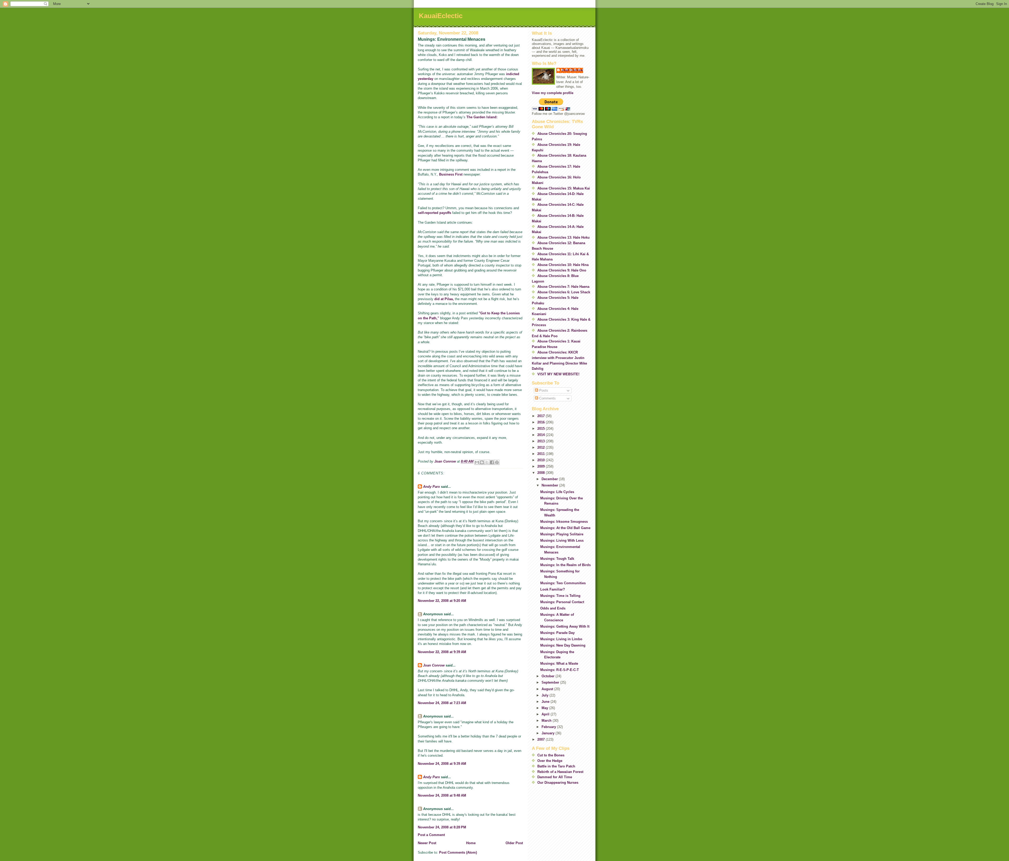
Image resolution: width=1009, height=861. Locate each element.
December (550, 479)
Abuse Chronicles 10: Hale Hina (563, 265)
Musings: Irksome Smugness (564, 522)
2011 (541, 454)
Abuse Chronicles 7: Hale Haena (563, 287)
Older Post (514, 843)
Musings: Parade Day (557, 633)
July (545, 695)
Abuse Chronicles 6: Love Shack (563, 292)
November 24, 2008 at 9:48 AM (442, 795)
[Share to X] (487, 462)
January (548, 733)
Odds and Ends (552, 608)
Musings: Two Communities (563, 583)
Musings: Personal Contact (562, 602)
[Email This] (477, 462)
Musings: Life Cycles (557, 492)
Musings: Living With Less (562, 540)
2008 (541, 473)
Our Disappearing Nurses (557, 783)
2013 (541, 441)
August (548, 689)
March (547, 720)
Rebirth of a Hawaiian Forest (560, 772)
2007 (541, 739)
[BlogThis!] (482, 462)
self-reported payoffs (434, 213)
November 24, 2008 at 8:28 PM (442, 827)
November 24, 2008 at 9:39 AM (442, 764)
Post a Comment (431, 835)
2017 (541, 416)
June (546, 702)
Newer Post (427, 843)
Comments (547, 398)
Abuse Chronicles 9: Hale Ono (561, 270)
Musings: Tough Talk (557, 559)
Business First (450, 174)
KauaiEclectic (440, 16)
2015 (541, 428)
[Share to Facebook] (492, 462)
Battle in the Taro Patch (556, 766)
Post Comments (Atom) (458, 852)
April (546, 714)
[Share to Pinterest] (497, 462)
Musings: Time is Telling (560, 596)
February (549, 727)
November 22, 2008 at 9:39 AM (442, 652)
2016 (541, 422)
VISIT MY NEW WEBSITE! (558, 374)
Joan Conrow (434, 665)
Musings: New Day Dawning (562, 645)
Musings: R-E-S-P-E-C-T (559, 670)
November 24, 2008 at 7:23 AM (442, 703)
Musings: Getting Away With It (564, 626)
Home (471, 843)
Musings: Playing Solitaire (561, 534)
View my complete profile (552, 93)
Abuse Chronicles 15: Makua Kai (563, 188)
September (551, 682)
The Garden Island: (481, 117)
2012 (541, 447)
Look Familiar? (552, 589)
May (545, 708)
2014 (541, 435)
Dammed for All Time (554, 777)
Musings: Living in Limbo (561, 639)
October (548, 676)
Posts (543, 390)
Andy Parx (431, 487)
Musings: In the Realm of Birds (565, 565)
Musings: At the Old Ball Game (565, 528)
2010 (541, 460)
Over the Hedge (549, 761)
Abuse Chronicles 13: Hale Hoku (563, 237)
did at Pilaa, (444, 299)
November (550, 485)
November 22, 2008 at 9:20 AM (442, 601)
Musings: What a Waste (559, 663)
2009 (541, 466)
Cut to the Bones (550, 755)
